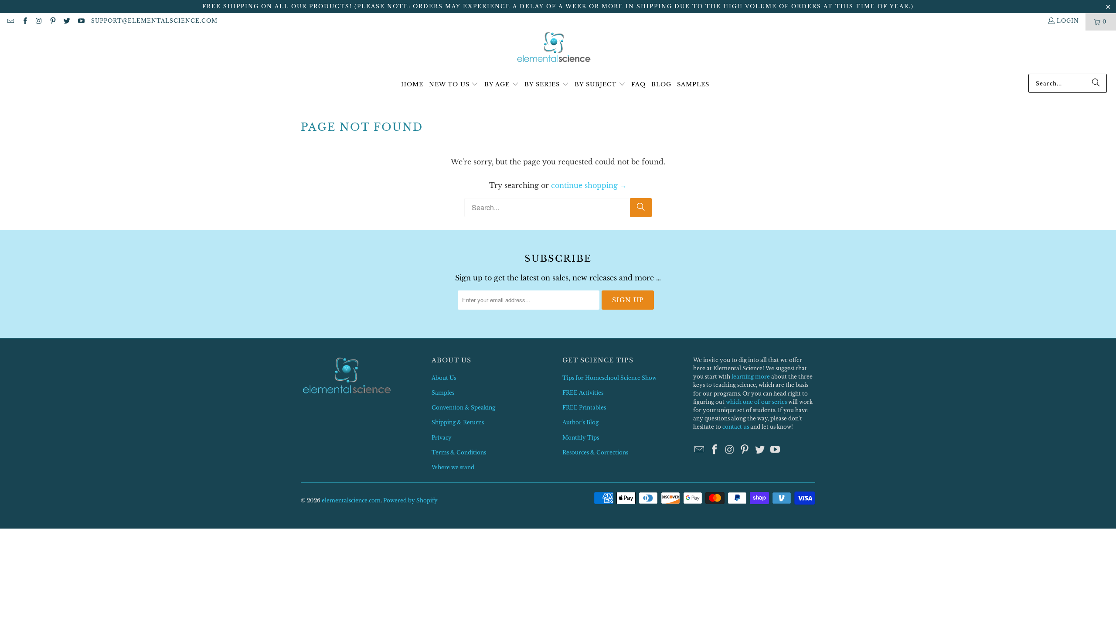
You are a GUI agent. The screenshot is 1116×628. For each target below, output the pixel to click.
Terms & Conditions (459, 452)
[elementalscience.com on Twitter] (66, 21)
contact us (735, 426)
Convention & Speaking (463, 407)
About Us (444, 378)
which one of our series (756, 402)
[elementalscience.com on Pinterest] (52, 21)
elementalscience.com (351, 500)
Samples (443, 392)
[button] (454, 85)
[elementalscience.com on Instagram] (38, 21)
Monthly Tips (580, 437)
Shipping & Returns (458, 422)
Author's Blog (580, 422)
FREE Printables (584, 407)
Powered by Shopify (410, 500)
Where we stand (453, 467)
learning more (751, 376)
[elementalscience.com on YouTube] (80, 21)
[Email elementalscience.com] (10, 21)
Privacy (442, 437)
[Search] (1096, 83)
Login (1068, 20)
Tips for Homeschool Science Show (609, 378)
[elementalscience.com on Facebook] (24, 21)
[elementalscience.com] (554, 48)
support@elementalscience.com (154, 20)
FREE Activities (582, 392)
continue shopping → (589, 185)
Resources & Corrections (595, 452)
